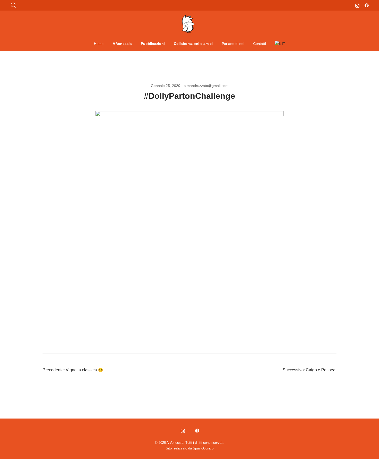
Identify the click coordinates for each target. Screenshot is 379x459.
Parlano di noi (233, 44)
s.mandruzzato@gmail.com (206, 86)
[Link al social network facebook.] (367, 5)
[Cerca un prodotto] (13, 5)
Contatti (259, 44)
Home (99, 44)
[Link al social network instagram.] (357, 5)
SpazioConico (203, 448)
